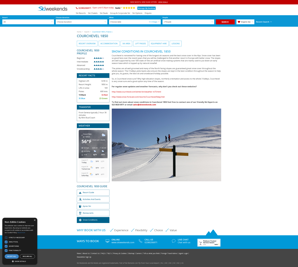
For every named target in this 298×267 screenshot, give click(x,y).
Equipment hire (159, 43)
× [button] (35, 220)
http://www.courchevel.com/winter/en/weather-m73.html (136, 91)
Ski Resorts (81, 13)
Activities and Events (92, 199)
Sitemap (131, 253)
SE (174, 263)
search (225, 22)
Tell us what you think (151, 253)
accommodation (109, 43)
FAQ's (103, 253)
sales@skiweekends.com (144, 104)
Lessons (176, 43)
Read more (21, 233)
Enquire (148, 13)
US (182, 263)
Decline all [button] (27, 256)
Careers (139, 253)
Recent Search (262, 22)
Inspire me (246, 22)
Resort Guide (88, 192)
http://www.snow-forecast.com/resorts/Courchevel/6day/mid (138, 97)
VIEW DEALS (163, 2)
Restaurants (88, 213)
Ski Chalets (93, 13)
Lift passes (140, 43)
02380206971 (84, 8)
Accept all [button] (11, 256)
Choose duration (64, 22)
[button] (20, 261)
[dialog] (19, 241)
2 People (167, 22)
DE (166, 263)
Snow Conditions (90, 220)
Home (79, 32)
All (4, 22)
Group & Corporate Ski (120, 13)
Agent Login (183, 253)
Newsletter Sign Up (84, 257)
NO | (179, 263)
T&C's (109, 253)
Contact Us (95, 253)
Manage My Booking (146, 8)
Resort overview (87, 43)
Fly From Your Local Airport (148, 263)
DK (170, 263)
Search (86, 32)
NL (162, 263)
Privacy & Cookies (120, 253)
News (79, 253)
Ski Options (137, 13)
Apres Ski (87, 206)
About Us (86, 253)
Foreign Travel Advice (169, 253)
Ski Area (126, 43)
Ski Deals (104, 13)
